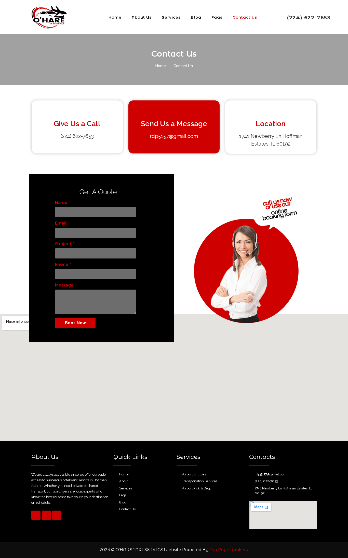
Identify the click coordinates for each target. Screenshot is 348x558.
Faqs (216, 17)
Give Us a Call (77, 124)
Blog (196, 17)
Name (62, 202)
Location (271, 124)
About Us (142, 17)
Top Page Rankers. (229, 549)
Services (171, 17)
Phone (62, 264)
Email (61, 223)
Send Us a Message (174, 124)
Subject (63, 244)
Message (65, 285)
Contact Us (245, 17)
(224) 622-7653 (308, 18)
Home (115, 17)
